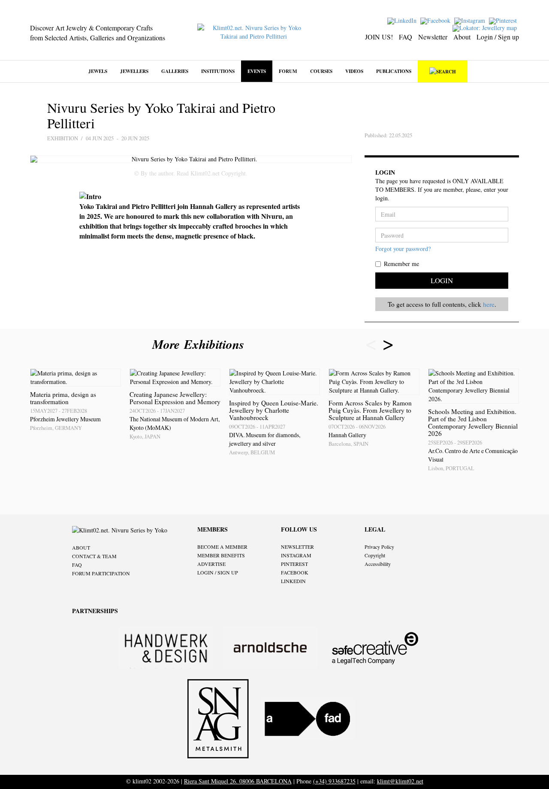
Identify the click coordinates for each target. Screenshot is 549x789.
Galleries (174, 71)
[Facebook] (436, 20)
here (489, 304)
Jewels (97, 71)
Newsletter (432, 36)
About (462, 36)
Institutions (218, 71)
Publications (393, 71)
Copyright (375, 555)
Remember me (401, 264)
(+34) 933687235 (334, 781)
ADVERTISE (211, 563)
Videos (354, 71)
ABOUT (81, 547)
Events (256, 71)
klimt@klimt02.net (400, 781)
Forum (288, 71)
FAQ (405, 36)
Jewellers (134, 71)
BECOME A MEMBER (222, 546)
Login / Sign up (498, 36)
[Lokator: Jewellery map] (485, 27)
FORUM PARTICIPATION (101, 573)
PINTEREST (294, 563)
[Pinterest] (504, 20)
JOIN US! (379, 36)
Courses (321, 71)
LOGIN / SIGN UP (217, 572)
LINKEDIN (293, 580)
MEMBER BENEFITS (221, 555)
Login (442, 280)
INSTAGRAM (296, 555)
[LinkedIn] (403, 20)
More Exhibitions (200, 344)
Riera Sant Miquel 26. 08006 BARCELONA (238, 781)
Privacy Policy (379, 546)
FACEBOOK (294, 572)
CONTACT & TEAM (94, 556)
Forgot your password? (403, 249)
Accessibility (378, 563)
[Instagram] (470, 20)
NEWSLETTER (297, 546)
